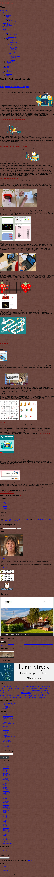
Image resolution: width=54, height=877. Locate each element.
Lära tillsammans (43, 519)
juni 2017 (5, 796)
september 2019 (6, 774)
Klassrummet (8, 32)
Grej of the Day (6, 29)
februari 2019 (6, 778)
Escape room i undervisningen (14, 86)
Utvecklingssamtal (7, 26)
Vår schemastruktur (7, 707)
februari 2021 (6, 766)
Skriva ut (13, 52)
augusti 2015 (6, 812)
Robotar (7, 65)
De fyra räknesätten (12, 34)
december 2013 (6, 830)
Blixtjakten (18, 686)
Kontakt (7, 75)
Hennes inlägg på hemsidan (7, 493)
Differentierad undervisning (9, 704)
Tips (4, 69)
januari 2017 (5, 802)
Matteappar (13, 57)
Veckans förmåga (12, 21)
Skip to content (3, 10)
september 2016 (6, 803)
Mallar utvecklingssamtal (11, 28)
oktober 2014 (6, 819)
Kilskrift (4, 728)
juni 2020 (5, 769)
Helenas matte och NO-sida (9, 723)
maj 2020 (5, 770)
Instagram (47, 488)
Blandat (13, 54)
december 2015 (6, 808)
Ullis (15, 90)
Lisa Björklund (6, 737)
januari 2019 (5, 779)
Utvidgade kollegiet (15, 697)
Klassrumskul (6, 730)
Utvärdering (5, 706)
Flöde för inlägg (6, 867)
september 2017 (6, 792)
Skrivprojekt (11, 40)
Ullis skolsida (6, 2)
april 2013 (5, 839)
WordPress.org (6, 870)
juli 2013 (5, 837)
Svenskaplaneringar (12, 42)
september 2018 (6, 783)
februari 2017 (6, 801)
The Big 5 (8, 19)
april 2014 (5, 825)
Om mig (4, 72)
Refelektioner (3, 695)
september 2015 (6, 811)
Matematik (8, 33)
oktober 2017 (6, 791)
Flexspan (5, 719)
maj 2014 (5, 824)
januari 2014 (5, 829)
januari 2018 (5, 789)
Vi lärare (5, 747)
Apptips (10, 53)
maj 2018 (5, 785)
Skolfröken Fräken (7, 742)
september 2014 (6, 820)
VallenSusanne (6, 746)
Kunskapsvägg (6, 23)
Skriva (9, 39)
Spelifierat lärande (10, 61)
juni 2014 (5, 822)
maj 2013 (5, 838)
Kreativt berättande (15, 56)
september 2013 (6, 834)
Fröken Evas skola (7, 722)
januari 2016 (5, 807)
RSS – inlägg (6, 841)
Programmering (6, 63)
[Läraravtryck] (27, 680)
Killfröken (5, 727)
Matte (9, 35)
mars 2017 (5, 800)
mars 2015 (5, 817)
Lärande (7, 16)
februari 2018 (6, 788)
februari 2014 (6, 828)
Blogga (12, 48)
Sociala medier (9, 71)
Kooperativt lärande (33, 688)
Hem (4, 12)
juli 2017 (5, 794)
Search (1, 528)
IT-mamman (5, 726)
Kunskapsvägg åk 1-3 (10, 24)
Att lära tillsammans (7, 714)
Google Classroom (6, 688)
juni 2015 (5, 814)
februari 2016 (6, 806)
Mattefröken (5, 739)
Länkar (7, 70)
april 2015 (5, 816)
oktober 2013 (6, 833)
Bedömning (8, 15)
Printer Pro (39, 692)
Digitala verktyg (9, 44)
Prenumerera (4, 757)
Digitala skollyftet (10, 62)
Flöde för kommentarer (8, 869)
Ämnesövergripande (42, 697)
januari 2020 (5, 773)
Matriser (49, 690)
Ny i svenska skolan (7, 741)
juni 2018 (5, 784)
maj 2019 (5, 775)
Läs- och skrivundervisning (9, 736)
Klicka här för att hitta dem (44, 433)
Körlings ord (5, 731)
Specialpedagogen (7, 744)
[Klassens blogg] (27, 635)
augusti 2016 (6, 805)
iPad (7, 46)
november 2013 (6, 831)
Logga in (5, 866)
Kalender (21, 688)
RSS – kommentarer (7, 843)
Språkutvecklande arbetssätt (12, 17)
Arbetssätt (5, 14)
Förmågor (10, 20)
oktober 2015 (6, 810)
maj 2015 (5, 815)
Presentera (13, 51)
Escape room (36, 519)
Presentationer (6, 67)
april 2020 (5, 771)
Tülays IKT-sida (6, 745)
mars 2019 (5, 777)
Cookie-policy (30, 860)
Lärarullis (5, 735)
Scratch (7, 66)
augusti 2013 (6, 835)
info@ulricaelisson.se (4, 850)
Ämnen (4, 30)
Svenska (7, 38)
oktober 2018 (6, 782)
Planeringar (18, 692)
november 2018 (6, 780)
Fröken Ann (5, 721)
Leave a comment (14, 520)
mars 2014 (5, 826)
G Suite (14, 688)
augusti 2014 (6, 821)
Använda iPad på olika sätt (14, 47)
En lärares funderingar (8, 718)
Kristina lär (5, 732)
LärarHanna (5, 733)
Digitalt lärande (39, 686)
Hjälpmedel (13, 49)
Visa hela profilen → (4, 567)
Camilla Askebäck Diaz (8, 716)
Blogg (23, 686)
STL (31, 695)
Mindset (14, 692)
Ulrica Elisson (9, 74)
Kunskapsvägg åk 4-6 (10, 25)
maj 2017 (5, 797)
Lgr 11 (13, 690)
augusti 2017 (6, 793)
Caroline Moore (27, 874)
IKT (4, 43)
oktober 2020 (6, 768)
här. (20, 495)
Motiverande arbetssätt (5, 520)
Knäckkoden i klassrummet (6, 491)
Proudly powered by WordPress (7, 874)
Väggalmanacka (35, 697)
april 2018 (5, 787)
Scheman (8, 695)
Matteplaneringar (12, 37)
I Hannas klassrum (7, 725)
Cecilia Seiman (6, 717)
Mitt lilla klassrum (7, 740)
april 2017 (5, 798)
